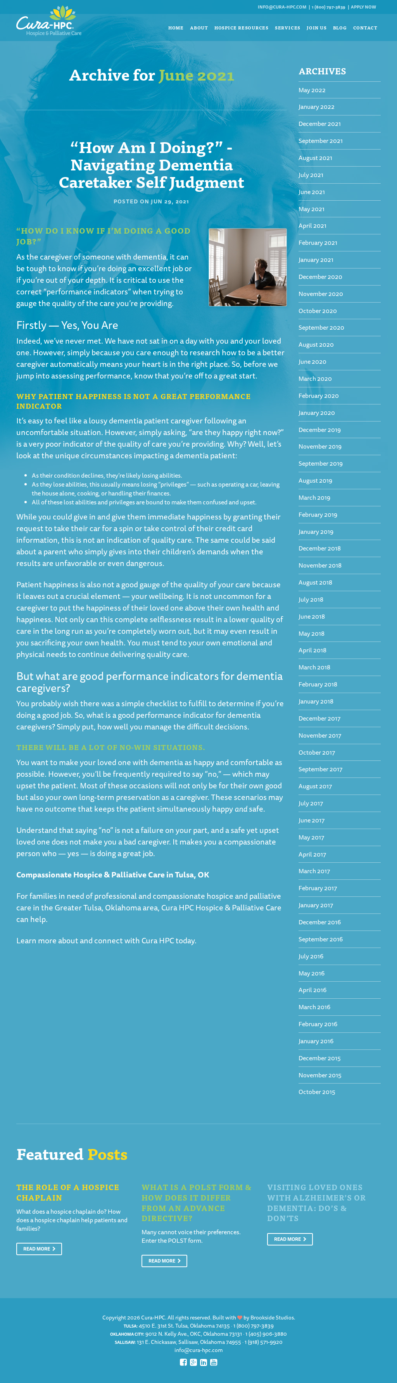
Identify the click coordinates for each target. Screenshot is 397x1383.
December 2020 (320, 277)
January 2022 (317, 106)
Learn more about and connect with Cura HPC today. (106, 940)
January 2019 (316, 531)
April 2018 (312, 650)
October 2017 (317, 752)
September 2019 (321, 463)
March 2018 (314, 667)
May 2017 (311, 837)
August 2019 (315, 480)
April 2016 (312, 990)
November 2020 (321, 294)
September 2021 (321, 141)
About (199, 27)
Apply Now (363, 7)
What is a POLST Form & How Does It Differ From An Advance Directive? (197, 1202)
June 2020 (312, 361)
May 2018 (312, 633)
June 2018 (312, 616)
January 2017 (316, 905)
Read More (37, 1248)
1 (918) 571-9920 (264, 1342)
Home (176, 27)
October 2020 (318, 311)
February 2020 (319, 395)
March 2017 (314, 871)
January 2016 (316, 1041)
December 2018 (320, 548)
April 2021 (312, 225)
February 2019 (318, 514)
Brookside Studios (272, 1317)
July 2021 (311, 175)
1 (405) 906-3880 (266, 1334)
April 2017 (312, 854)
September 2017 (320, 769)
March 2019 (314, 497)
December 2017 (319, 718)
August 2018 (315, 582)
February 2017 (318, 888)
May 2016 (312, 973)
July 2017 (311, 803)
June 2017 (312, 820)
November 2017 (320, 735)
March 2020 (315, 378)
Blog (340, 27)
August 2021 (315, 158)
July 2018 (311, 599)
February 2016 (318, 1024)
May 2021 (312, 209)
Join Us (316, 27)
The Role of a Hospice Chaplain (67, 1192)
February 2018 (318, 684)
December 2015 (320, 1058)
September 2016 (321, 939)
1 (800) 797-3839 (328, 7)
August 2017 (315, 786)
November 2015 (320, 1075)
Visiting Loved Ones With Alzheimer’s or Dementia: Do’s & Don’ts (316, 1202)
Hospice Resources (241, 27)
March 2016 (314, 1007)
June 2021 (312, 192)
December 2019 (320, 430)
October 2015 (317, 1092)
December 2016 (320, 922)
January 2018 (316, 701)
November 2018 (320, 565)
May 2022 (312, 90)
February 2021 (318, 242)
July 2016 (311, 956)
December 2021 (320, 124)
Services (287, 27)
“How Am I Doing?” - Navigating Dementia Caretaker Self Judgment (151, 163)
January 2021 (316, 260)
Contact (365, 27)
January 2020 (317, 413)
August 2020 (316, 344)
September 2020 (321, 327)
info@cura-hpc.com (282, 7)
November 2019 (320, 446)
